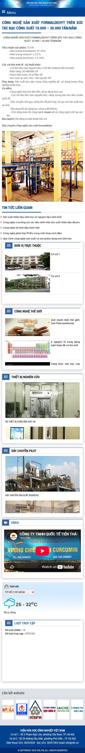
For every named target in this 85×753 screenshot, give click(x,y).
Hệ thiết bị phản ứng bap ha (20, 421)
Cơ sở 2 (55, 276)
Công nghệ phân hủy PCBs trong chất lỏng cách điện (32, 233)
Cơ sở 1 (55, 254)
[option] (42, 404)
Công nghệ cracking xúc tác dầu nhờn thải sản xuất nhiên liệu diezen (41, 222)
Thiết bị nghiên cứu (25, 377)
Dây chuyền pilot (23, 451)
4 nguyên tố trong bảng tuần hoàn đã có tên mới (65, 343)
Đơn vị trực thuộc (27, 245)
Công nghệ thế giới (28, 311)
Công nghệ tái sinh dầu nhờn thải (21, 227)
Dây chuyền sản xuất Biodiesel (22, 495)
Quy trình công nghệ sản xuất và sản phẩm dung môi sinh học (37, 238)
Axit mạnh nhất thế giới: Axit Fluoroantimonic (65, 321)
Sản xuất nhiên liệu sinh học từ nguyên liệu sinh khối (32, 217)
